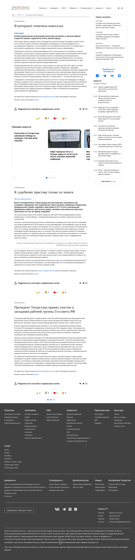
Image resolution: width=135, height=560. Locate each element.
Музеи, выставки (119, 417)
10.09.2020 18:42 (19, 187)
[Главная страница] (20, 8)
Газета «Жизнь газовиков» (58, 484)
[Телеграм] (105, 76)
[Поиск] (122, 8)
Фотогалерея (99, 484)
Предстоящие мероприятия (82, 484)
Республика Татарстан (119, 480)
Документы (10, 480)
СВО (63, 8)
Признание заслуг (10, 493)
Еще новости (106, 181)
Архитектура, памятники (122, 423)
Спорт (108, 8)
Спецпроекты (56, 480)
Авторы (100, 516)
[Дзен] (97, 76)
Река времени (113, 490)
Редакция (101, 519)
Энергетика (29, 423)
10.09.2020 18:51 (19, 21)
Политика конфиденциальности (120, 522)
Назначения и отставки (12, 414)
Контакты (101, 522)
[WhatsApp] (86, 109)
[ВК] (112, 76)
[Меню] (119, 8)
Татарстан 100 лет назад (116, 484)
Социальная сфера (73, 429)
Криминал (98, 423)
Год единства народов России (77, 441)
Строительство (30, 429)
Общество (72, 8)
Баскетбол (7, 459)
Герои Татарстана (52, 417)
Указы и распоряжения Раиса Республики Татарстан (22, 484)
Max (40, 96)
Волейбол (7, 456)
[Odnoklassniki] (70, 509)
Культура (98, 8)
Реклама (101, 513)
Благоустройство (72, 435)
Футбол (6, 450)
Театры (116, 414)
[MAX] (119, 76)
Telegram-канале (48, 96)
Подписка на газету (115, 513)
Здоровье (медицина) (74, 414)
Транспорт (28, 432)
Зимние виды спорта (11, 465)
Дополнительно (81, 480)
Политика (42, 8)
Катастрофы (99, 414)
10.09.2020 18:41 (19, 302)
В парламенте (9, 420)
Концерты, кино (119, 426)
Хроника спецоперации (54, 414)
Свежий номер (114, 519)
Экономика (53, 8)
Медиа (98, 480)
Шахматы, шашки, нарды (12, 462)
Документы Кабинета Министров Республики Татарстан (23, 490)
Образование (71, 420)
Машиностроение (31, 426)
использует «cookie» (37, 547)
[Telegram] (83, 109)
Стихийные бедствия (102, 417)
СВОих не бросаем (52, 420)
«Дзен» (36, 100)
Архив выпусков (114, 516)
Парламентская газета (56, 490)
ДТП (96, 420)
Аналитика (8, 496)
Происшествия (86, 8)
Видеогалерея (100, 487)
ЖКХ (68, 432)
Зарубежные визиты (11, 417)
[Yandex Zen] (75, 509)
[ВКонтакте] (80, 109)
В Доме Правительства (12, 423)
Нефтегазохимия (30, 420)
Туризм (27, 417)
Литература (118, 420)
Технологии (29, 435)
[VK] (57, 509)
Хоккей (6, 453)
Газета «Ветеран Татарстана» (59, 487)
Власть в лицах (78, 487)
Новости (97, 81)
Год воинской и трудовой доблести (78, 438)
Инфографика (100, 490)
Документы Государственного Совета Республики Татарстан (25, 487)
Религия (69, 426)
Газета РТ (103, 509)
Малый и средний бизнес (33, 438)
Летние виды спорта (11, 468)
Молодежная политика (74, 423)
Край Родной (112, 487)
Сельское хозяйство (31, 414)
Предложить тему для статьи (19, 510)
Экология (70, 417)
